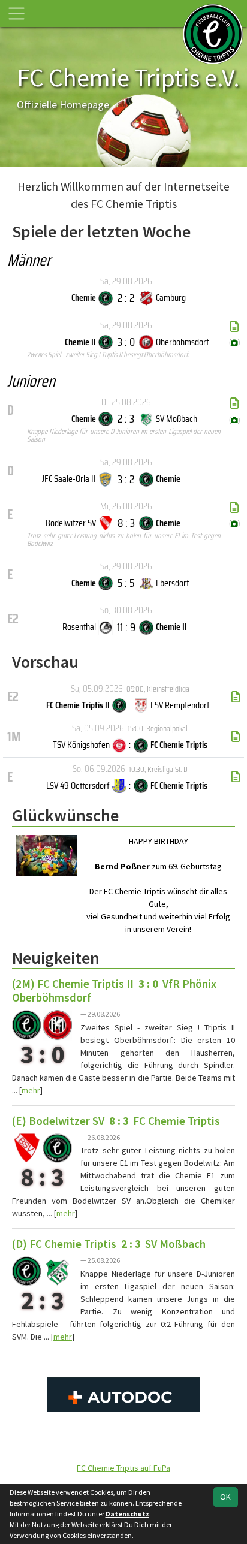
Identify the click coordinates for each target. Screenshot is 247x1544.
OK (225, 1496)
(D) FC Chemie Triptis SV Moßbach (109, 1244)
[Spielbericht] (234, 327)
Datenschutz (127, 1513)
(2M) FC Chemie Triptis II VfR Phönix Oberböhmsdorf (114, 990)
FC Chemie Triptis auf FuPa (123, 1467)
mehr (31, 1090)
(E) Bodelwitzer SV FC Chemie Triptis (116, 1121)
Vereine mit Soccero (123, 1444)
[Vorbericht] (235, 697)
